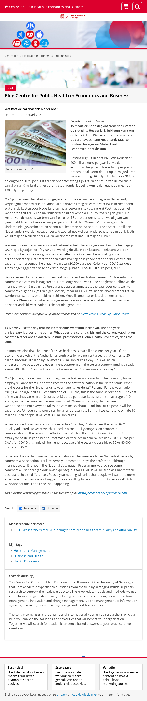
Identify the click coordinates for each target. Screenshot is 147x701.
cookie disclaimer (84, 694)
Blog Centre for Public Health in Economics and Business (67, 95)
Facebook (30, 508)
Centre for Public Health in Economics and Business (46, 7)
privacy (62, 694)
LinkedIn (52, 508)
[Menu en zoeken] (126, 7)
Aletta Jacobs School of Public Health (105, 314)
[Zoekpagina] (137, 7)
